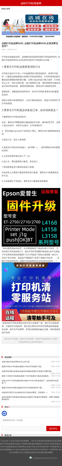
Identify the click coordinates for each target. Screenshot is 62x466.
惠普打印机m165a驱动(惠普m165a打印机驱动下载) (22, 366)
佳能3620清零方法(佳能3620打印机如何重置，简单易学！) (24, 392)
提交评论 (53, 428)
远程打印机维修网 (31, 3)
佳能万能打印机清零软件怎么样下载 (15, 361)
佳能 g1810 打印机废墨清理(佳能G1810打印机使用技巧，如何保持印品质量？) (30, 381)
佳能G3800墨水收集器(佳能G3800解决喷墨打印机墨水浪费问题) (27, 371)
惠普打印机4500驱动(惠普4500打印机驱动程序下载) (22, 387)
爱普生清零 (5, 8)
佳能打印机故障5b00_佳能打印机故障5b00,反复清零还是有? (30, 45)
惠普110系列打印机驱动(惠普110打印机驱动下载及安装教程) (25, 376)
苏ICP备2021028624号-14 (40, 449)
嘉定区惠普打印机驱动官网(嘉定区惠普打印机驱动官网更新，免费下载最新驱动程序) (30, 398)
